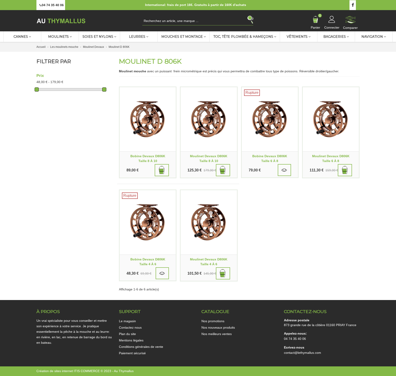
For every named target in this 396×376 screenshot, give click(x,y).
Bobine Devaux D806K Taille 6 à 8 (269, 158)
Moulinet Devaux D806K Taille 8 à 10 (208, 158)
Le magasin (127, 321)
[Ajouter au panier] (162, 170)
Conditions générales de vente (141, 347)
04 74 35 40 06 (295, 339)
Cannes (21, 37)
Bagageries (334, 37)
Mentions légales (131, 340)
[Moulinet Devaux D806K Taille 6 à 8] (331, 119)
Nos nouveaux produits (218, 327)
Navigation (372, 37)
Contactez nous (130, 327)
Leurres (137, 37)
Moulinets (58, 37)
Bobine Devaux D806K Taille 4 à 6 (147, 261)
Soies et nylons (97, 37)
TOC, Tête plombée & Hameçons (243, 37)
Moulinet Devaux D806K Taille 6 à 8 (330, 158)
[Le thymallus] (61, 21)
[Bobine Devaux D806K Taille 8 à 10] (148, 119)
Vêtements (297, 37)
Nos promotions (212, 321)
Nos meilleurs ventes (216, 334)
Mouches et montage (182, 37)
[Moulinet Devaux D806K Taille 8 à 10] (209, 119)
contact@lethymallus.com (302, 352)
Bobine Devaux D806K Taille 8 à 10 (147, 158)
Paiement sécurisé (132, 353)
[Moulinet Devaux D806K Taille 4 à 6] (209, 222)
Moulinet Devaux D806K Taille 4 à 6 (208, 261)
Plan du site (127, 334)
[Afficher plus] (284, 170)
